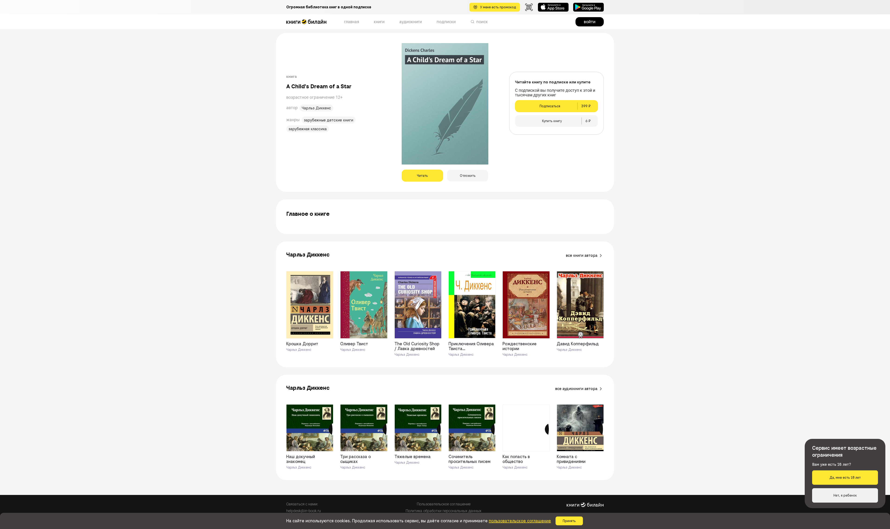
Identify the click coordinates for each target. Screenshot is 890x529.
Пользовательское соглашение (443, 504)
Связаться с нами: (302, 504)
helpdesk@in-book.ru (303, 511)
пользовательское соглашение (520, 520)
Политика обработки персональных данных (443, 511)
